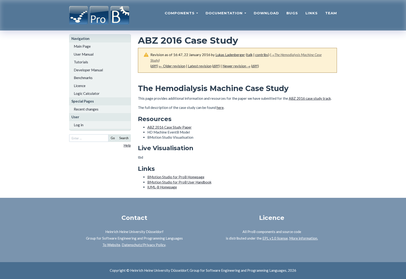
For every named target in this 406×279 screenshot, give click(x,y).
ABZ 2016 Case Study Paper (169, 127)
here (220, 107)
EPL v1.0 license (275, 238)
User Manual (84, 54)
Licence (80, 86)
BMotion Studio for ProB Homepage (175, 177)
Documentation (225, 13)
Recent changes (86, 109)
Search (124, 138)
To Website (111, 245)
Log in (78, 125)
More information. (303, 238)
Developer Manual (88, 70)
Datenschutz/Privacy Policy (143, 245)
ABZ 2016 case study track (310, 98)
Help (127, 145)
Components (180, 13)
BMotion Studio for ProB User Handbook (179, 182)
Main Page (82, 46)
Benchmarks (83, 78)
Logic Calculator (87, 93)
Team (331, 13)
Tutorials (81, 62)
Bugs (292, 13)
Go (113, 138)
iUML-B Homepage (162, 187)
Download (266, 13)
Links (311, 13)
